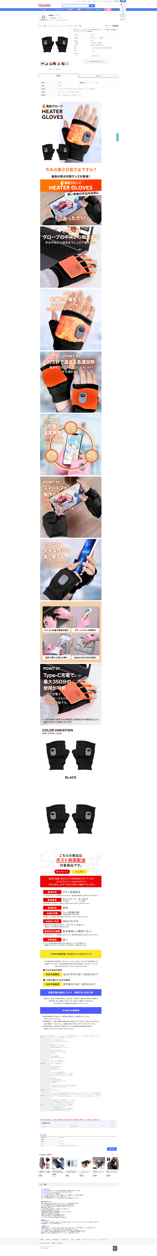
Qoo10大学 (113, 1)
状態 (44, 1126)
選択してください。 (96, 55)
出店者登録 (78, 1239)
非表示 (113, 1122)
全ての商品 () (53, 18)
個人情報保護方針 (55, 1239)
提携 (72, 1239)
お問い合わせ (112, 1149)
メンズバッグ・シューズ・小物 (64, 25)
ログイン (79, 1)
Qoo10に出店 (106, 1)
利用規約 (47, 1239)
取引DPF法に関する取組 (44, 1243)
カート (123, 8)
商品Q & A (98, 75)
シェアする (53, 69)
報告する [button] (59, 69)
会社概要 (41, 1239)
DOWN (124, 20)
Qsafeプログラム (103, 1239)
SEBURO (51, 15)
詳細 (101, 37)
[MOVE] (107, 9)
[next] (70, 63)
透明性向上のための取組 (57, 1243)
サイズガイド (123, 17)
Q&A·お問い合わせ (64, 20)
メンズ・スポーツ (52, 25)
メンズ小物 (75, 25)
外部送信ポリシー (65, 1239)
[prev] (39, 63)
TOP (121, 19)
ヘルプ (100, 1)
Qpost (96, 1)
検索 (92, 5)
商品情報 (58, 75)
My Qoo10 (84, 1)
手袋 (80, 25)
